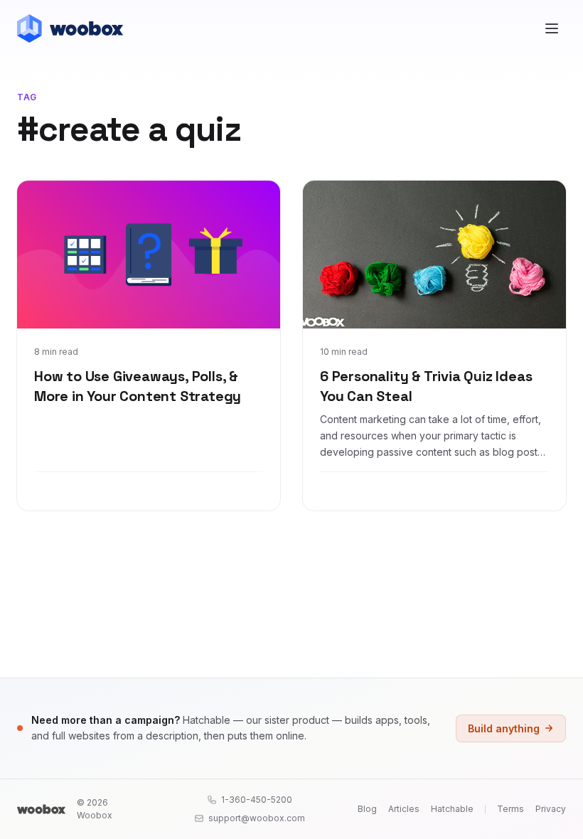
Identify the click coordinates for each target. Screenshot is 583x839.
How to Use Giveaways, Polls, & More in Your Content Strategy (137, 386)
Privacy (550, 808)
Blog (367, 808)
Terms (510, 808)
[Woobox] (41, 809)
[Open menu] (551, 28)
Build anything (504, 728)
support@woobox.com (256, 818)
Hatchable (452, 808)
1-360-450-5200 (256, 799)
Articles (403, 808)
